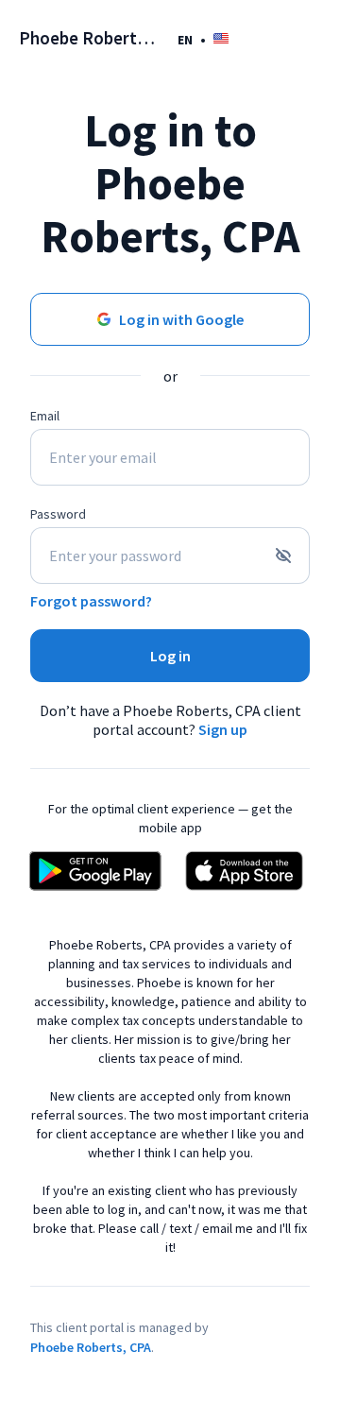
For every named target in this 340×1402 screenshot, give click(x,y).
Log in (170, 655)
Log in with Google (181, 319)
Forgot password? (91, 600)
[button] (203, 39)
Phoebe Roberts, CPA (90, 1347)
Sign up (222, 729)
